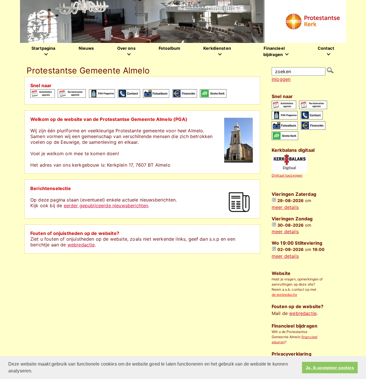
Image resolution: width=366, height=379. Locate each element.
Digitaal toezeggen (287, 175)
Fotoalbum (169, 48)
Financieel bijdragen (274, 51)
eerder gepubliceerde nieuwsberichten (106, 205)
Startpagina (43, 48)
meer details (285, 207)
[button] (34, 371)
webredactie (81, 245)
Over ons (126, 48)
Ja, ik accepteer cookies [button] (330, 367)
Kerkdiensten (217, 48)
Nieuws (86, 48)
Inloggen (281, 79)
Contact (326, 48)
